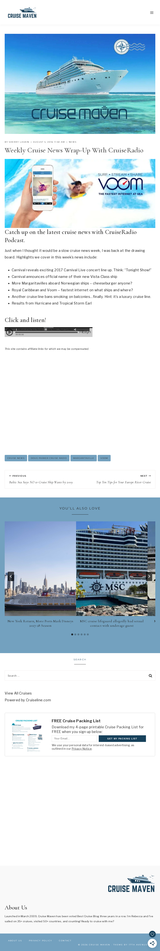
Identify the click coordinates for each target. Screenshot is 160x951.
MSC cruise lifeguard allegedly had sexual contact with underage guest (112, 623)
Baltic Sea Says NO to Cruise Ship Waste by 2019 (41, 479)
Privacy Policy (40, 940)
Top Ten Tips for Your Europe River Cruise (123, 479)
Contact (65, 940)
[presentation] (40, 568)
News (72, 142)
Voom (104, 458)
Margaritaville (83, 458)
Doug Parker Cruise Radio (49, 458)
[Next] (149, 576)
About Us (15, 940)
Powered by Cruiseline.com (28, 700)
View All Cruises (18, 693)
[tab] (72, 634)
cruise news (15, 458)
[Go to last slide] (11, 576)
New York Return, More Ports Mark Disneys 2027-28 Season (40, 623)
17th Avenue (138, 944)
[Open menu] (151, 13)
